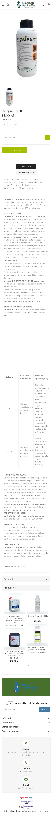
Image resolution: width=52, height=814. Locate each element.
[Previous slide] (24, 666)
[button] (7, 4)
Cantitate (6, 119)
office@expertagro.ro (26, 788)
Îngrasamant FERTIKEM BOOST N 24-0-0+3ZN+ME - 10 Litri (14, 619)
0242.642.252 (26, 772)
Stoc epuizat (14, 150)
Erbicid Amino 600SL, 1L (37, 617)
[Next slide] (28, 666)
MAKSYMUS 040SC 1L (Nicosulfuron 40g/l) (37, 648)
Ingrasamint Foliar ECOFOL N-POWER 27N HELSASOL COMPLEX (14, 654)
